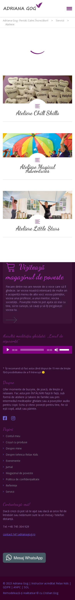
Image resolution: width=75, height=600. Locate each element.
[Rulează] (8, 350)
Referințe (11, 485)
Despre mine (14, 448)
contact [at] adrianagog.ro (19, 534)
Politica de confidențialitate (22, 479)
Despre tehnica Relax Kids (22, 454)
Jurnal (9, 467)
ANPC (17, 587)
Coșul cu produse (16, 442)
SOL (26, 587)
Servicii (10, 491)
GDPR (6, 587)
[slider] (64, 349)
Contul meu (13, 436)
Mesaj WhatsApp (28, 557)
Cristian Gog (50, 593)
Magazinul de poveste (19, 473)
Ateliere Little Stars (37, 214)
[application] (37, 350)
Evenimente (13, 461)
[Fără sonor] (56, 350)
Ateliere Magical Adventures (37, 156)
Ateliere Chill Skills (37, 98)
